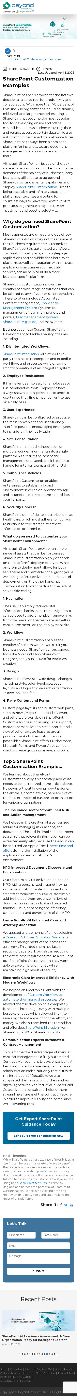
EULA (13, 1377)
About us (27, 1373)
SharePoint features (33, 1183)
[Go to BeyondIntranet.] (8, 51)
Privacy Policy (65, 1373)
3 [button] (26, 1354)
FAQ (49, 1369)
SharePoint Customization (36, 187)
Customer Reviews (10, 1373)
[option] (38, 1329)
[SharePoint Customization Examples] (38, 27)
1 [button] (20, 1354)
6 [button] (37, 1354)
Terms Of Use (26, 1377)
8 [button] (43, 1354)
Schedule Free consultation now (38, 1136)
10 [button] (50, 1354)
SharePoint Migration (19, 322)
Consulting (16, 1369)
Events (40, 1369)
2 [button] (23, 1354)
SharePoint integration (21, 354)
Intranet (29, 1369)
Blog (38, 1373)
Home (3, 1369)
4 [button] (30, 1354)
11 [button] (53, 1354)
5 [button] (33, 1354)
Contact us (49, 1373)
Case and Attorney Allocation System (35, 937)
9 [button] (47, 1354)
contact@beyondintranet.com (15, 1381)
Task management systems (36, 317)
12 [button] (57, 1354)
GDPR (3, 1377)
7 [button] (40, 1354)
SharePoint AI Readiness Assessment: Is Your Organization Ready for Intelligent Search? (36, 1338)
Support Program (64, 1369)
